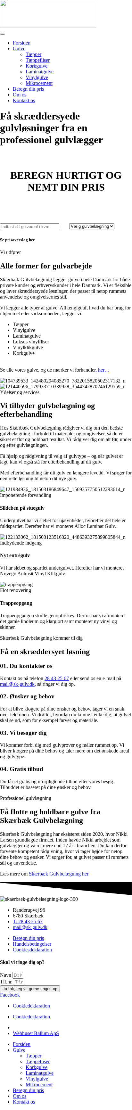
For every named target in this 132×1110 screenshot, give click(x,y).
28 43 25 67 (57, 678)
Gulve (19, 48)
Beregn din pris (28, 89)
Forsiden (21, 42)
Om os (19, 94)
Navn (6, 975)
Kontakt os (24, 100)
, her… (102, 370)
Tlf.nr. (7, 981)
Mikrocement (39, 83)
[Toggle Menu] (2, 34)
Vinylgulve (37, 77)
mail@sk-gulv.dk (17, 684)
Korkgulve (36, 66)
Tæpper (33, 54)
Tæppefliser (38, 60)
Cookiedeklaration (31, 1005)
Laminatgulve (40, 71)
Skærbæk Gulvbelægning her (58, 873)
